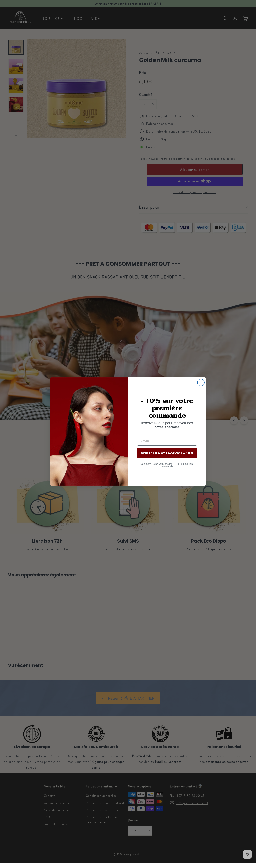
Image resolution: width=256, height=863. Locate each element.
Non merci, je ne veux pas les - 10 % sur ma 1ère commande (167, 465)
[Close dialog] (200, 382)
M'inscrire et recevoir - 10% (167, 453)
